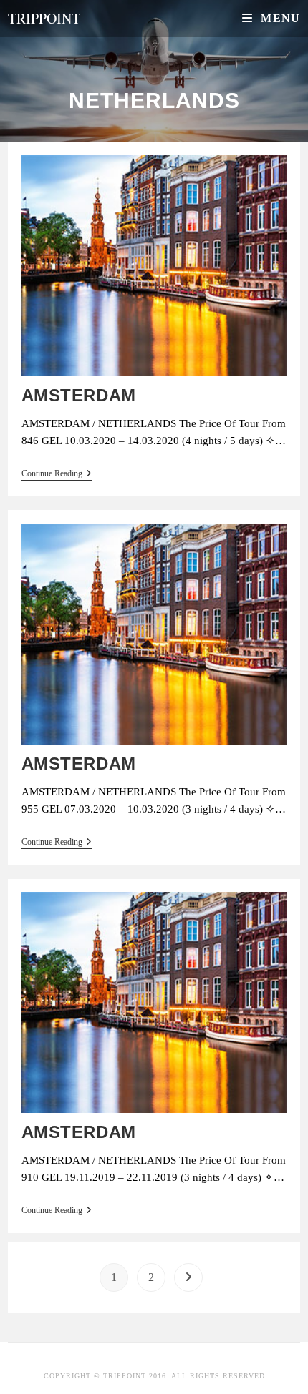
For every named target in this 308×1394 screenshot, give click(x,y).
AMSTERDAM (78, 395)
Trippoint (44, 18)
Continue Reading (56, 473)
